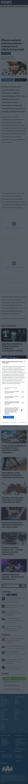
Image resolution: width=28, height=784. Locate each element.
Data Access (14, 422)
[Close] (25, 361)
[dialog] (14, 392)
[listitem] (14, 388)
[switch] (22, 392)
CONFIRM (8, 417)
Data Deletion (5, 422)
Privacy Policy (22, 422)
